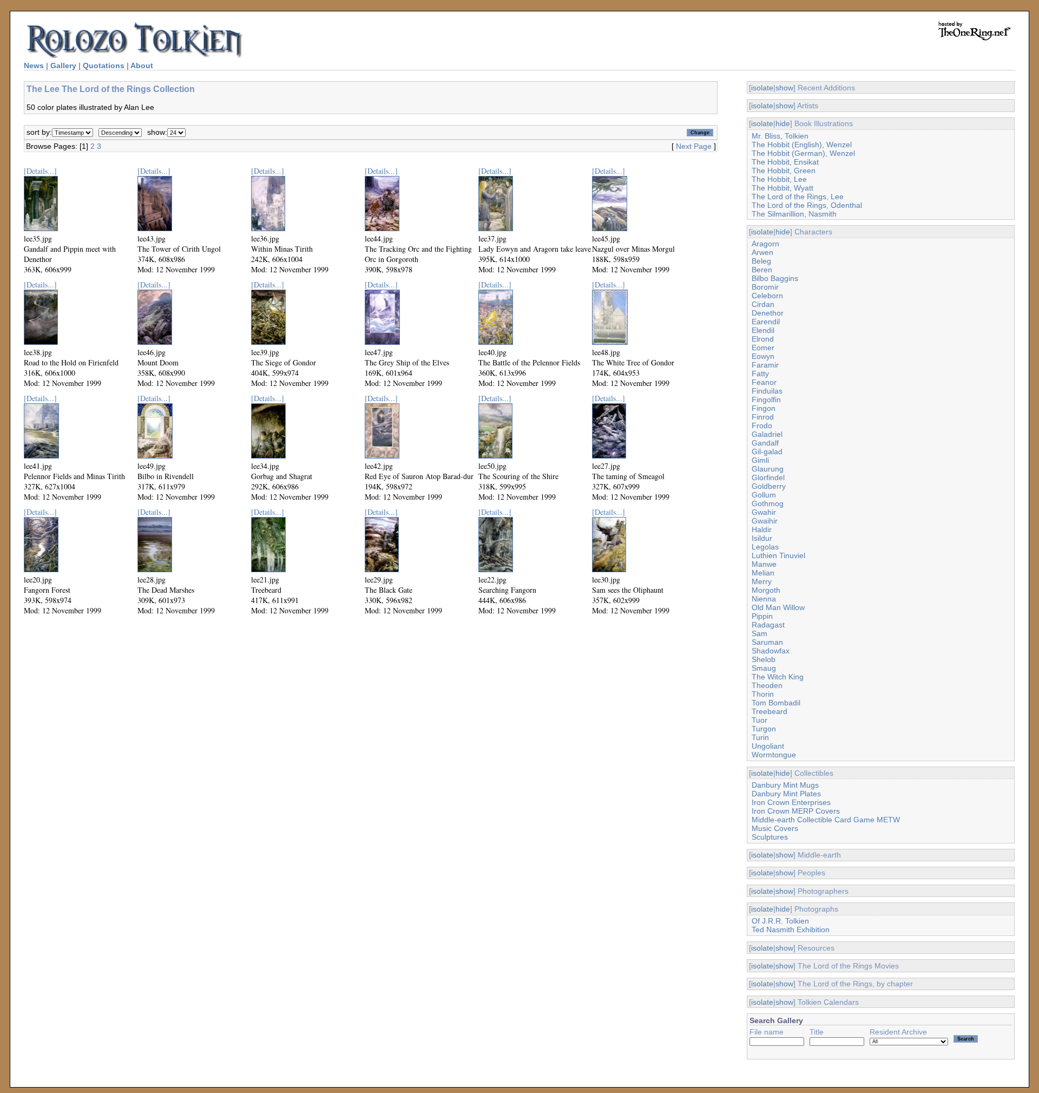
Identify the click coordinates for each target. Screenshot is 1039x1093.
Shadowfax (771, 650)
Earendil (766, 321)
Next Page (694, 146)
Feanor (764, 382)
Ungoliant (768, 746)
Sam (759, 633)
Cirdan (763, 304)
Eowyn (763, 356)
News (34, 65)
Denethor (768, 313)
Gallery (63, 65)
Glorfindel (768, 477)
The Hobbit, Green (784, 170)
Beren (762, 269)
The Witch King (778, 676)
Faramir (765, 365)
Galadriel (767, 434)
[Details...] (40, 171)
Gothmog (768, 503)
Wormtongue (774, 754)
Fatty (760, 373)
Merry (762, 581)
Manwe (764, 564)
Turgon (764, 728)
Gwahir (764, 512)
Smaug (764, 668)
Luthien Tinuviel (778, 555)
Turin (760, 737)
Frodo (762, 425)
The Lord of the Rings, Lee (798, 196)
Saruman (767, 642)
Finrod (763, 417)
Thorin (763, 694)
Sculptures (770, 837)
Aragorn (765, 243)
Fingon (763, 408)
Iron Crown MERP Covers (796, 811)
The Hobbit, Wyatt (782, 188)
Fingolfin (766, 399)
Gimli (760, 460)
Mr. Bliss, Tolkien (780, 136)
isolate (762, 87)
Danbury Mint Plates (786, 793)
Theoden (767, 685)
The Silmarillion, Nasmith (794, 214)
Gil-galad (767, 451)
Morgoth (766, 590)
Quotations (103, 65)
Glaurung (768, 468)
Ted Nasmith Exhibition (791, 929)
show (784, 87)
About (141, 65)
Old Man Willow (778, 607)
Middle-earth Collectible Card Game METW (826, 819)
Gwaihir (765, 520)
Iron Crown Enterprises (791, 802)
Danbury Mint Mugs (785, 785)
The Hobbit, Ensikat (785, 162)
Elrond (763, 339)
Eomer (763, 347)
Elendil (763, 330)
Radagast (768, 624)
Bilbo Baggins (775, 278)
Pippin (762, 616)
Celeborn (767, 295)
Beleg (761, 261)
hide (782, 123)
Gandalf (765, 442)
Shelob (763, 659)
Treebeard (769, 711)
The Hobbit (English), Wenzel (802, 144)
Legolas (765, 546)
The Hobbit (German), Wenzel (803, 153)
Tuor (759, 720)
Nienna (764, 598)
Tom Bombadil (776, 702)
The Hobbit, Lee (779, 179)
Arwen (762, 252)
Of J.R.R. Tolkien (780, 921)
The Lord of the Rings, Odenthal (807, 205)
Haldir (762, 529)
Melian (763, 572)
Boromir (765, 287)
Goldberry (769, 486)
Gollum (764, 494)
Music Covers (775, 828)
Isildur (762, 538)
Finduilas (767, 391)
